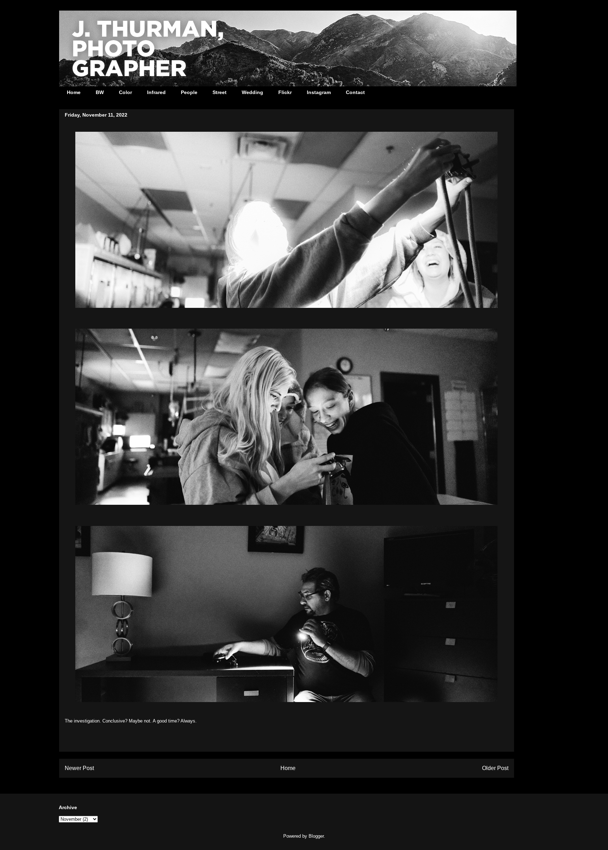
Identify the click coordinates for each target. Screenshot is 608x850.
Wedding (252, 92)
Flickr (285, 92)
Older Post (495, 768)
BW (100, 92)
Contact (355, 92)
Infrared (156, 92)
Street (220, 92)
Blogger (316, 836)
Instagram (319, 92)
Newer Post (79, 768)
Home (74, 92)
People (189, 92)
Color (125, 92)
